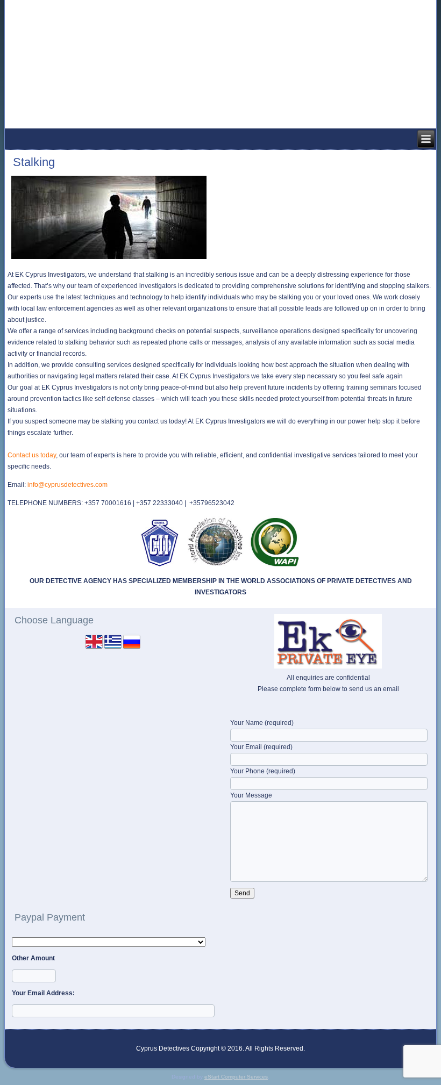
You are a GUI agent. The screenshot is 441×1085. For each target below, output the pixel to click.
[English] (94, 648)
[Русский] (131, 648)
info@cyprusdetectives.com (67, 484)
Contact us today (32, 455)
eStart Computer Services (236, 1077)
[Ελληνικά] (113, 648)
